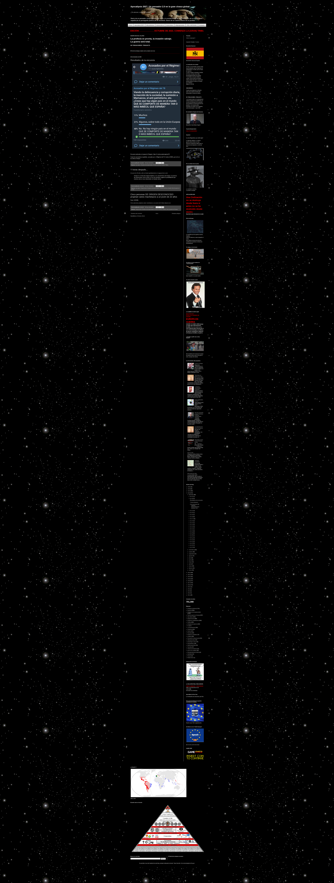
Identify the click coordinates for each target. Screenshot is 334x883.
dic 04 (191, 541)
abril (190, 564)
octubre (191, 551)
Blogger (193, 863)
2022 (189, 572)
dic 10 (191, 531)
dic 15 (191, 520)
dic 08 (191, 535)
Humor (189, 631)
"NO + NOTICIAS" (192, 25)
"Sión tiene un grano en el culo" (199, 376)
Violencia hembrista (192, 648)
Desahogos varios (191, 641)
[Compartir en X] (160, 163)
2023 (189, 493)
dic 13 (191, 524)
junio (190, 560)
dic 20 (191, 512)
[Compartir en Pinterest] (163, 163)
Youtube (197, 42)
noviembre (191, 549)
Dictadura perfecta (157, 164)
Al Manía (189, 636)
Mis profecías (150, 25)
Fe (188, 625)
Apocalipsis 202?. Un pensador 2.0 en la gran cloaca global (159, 6)
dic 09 (191, 533)
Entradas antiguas (176, 213)
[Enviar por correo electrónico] (156, 163)
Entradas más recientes (136, 213)
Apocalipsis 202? (139, 25)
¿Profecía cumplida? (197, 461)
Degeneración (144, 188)
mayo (190, 562)
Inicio (130, 25)
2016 (189, 584)
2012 (189, 593)
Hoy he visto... (190, 452)
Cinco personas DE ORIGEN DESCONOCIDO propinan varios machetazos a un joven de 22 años (153, 195)
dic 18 (191, 516)
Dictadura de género (192, 624)
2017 (189, 582)
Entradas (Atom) (141, 216)
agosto (190, 555)
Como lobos (169, 25)
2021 (189, 574)
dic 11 (191, 529)
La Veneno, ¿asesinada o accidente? (198, 388)
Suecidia (189, 647)
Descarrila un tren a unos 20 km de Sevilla (199, 441)
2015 (189, 586)
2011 (189, 595)
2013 (189, 591)
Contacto (201, 25)
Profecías (189, 629)
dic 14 (191, 522)
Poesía (189, 656)
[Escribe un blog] (158, 163)
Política (166, 164)
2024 (189, 490)
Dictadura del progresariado (147, 164)
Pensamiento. (190, 643)
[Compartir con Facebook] (161, 163)
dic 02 (191, 545)
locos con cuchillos (191, 650)
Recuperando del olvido (193, 652)
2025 (189, 488)
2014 (189, 589)
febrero (191, 568)
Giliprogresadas (180, 25)
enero (190, 570)
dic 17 (191, 518)
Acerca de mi (160, 25)
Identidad (189, 654)
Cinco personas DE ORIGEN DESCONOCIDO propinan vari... (194, 506)
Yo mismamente (191, 627)
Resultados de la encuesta (142, 60)
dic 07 (191, 537)
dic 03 (191, 543)
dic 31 (191, 496)
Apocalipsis (138, 164)
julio (190, 558)
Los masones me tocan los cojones (199, 427)
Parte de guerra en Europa (172, 209)
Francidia (189, 633)
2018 (189, 580)
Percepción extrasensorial (193, 638)
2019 (189, 578)
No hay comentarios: (149, 162)
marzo (190, 566)
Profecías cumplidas (192, 634)
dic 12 (191, 527)
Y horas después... (139, 169)
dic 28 (191, 498)
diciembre (191, 494)
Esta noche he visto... (192, 473)
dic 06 (191, 539)
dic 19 (191, 514)
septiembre (191, 553)
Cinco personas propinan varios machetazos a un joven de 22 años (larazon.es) (150, 203)
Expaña (163, 164)
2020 (189, 576)
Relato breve (190, 657)
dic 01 (191, 547)
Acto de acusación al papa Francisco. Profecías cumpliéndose (199, 414)
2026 (189, 486)
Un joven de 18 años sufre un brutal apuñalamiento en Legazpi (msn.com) (149, 173)
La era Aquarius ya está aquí (194, 138)
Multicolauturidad (191, 645)
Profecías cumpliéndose (193, 620)
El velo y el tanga (199, 363)
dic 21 (191, 510)
